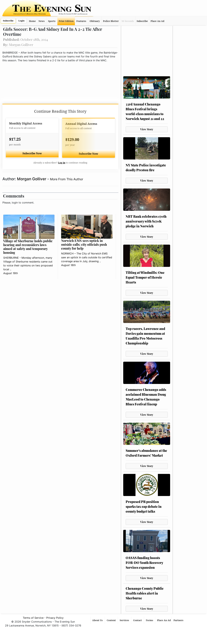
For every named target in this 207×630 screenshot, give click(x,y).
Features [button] (81, 21)
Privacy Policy (55, 617)
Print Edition (66, 21)
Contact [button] (137, 620)
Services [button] (125, 620)
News (41, 21)
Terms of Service (33, 617)
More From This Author (66, 179)
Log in (61, 162)
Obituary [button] (95, 21)
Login (21, 21)
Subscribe (8, 21)
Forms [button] (150, 620)
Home (32, 21)
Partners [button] (179, 620)
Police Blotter (111, 21)
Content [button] (111, 620)
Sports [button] (51, 21)
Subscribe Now (32, 153)
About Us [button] (97, 620)
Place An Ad (157, 21)
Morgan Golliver (32, 179)
